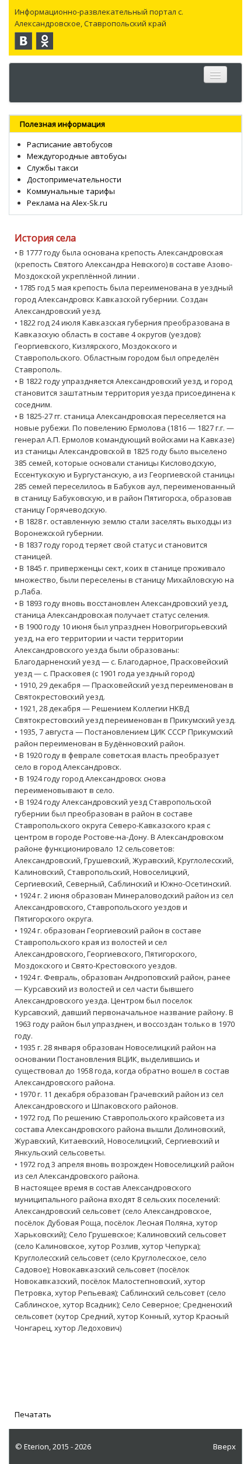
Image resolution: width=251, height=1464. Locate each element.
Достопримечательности (74, 179)
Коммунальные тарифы (71, 191)
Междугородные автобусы (77, 156)
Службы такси (52, 167)
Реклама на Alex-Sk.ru (67, 203)
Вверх (224, 1446)
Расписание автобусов (70, 144)
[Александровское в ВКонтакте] (23, 41)
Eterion (36, 1446)
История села (45, 237)
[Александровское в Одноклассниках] (44, 41)
